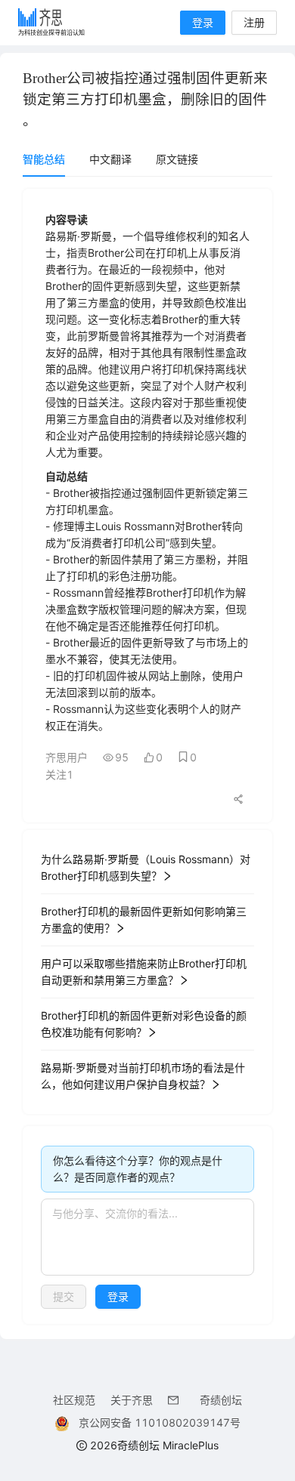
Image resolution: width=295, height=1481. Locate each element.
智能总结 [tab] (44, 159)
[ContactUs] (176, 1399)
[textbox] (147, 1237)
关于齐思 (131, 1399)
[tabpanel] (147, 756)
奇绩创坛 (221, 1399)
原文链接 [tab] (177, 159)
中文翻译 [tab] (110, 159)
